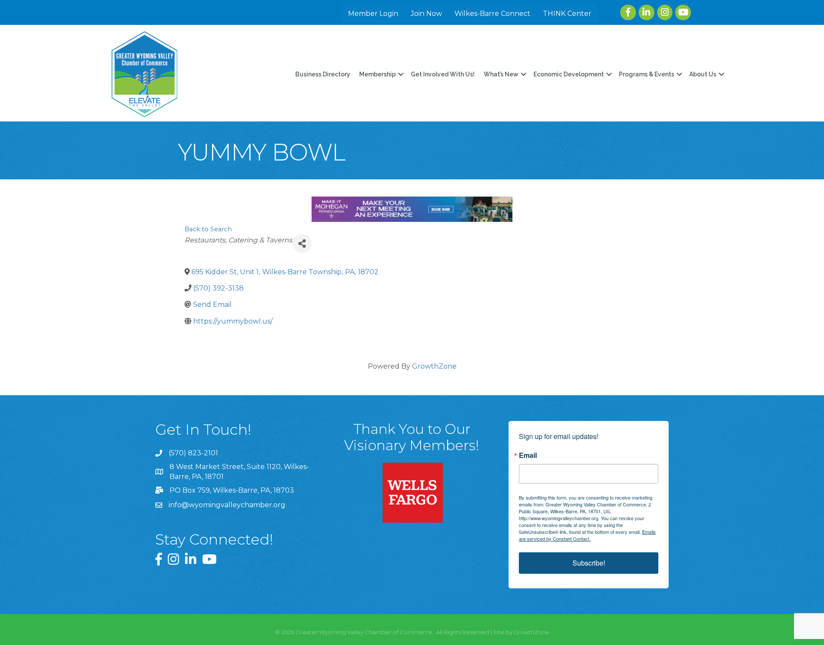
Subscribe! (589, 563)
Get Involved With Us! (443, 74)
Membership (377, 74)
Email (528, 455)
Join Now (426, 13)
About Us (702, 74)
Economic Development (568, 74)
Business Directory (322, 74)
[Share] (302, 243)
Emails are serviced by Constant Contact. (587, 535)
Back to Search (208, 229)
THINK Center (567, 13)
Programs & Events (646, 74)
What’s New (501, 74)
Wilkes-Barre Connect (492, 13)
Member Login (373, 13)
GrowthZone (434, 366)
